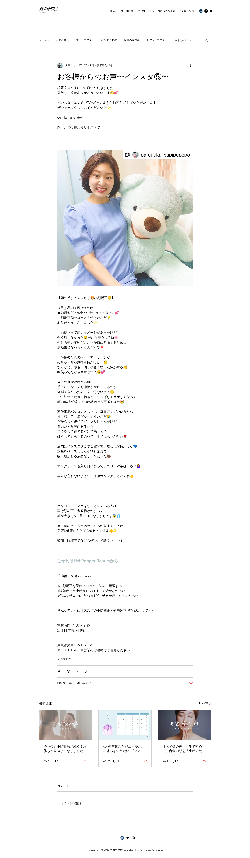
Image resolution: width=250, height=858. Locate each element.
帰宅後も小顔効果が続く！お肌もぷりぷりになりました (65, 748)
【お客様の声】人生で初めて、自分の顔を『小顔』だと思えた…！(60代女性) (183, 748)
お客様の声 (64, 659)
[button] (206, 40)
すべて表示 (204, 703)
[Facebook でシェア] (59, 671)
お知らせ (61, 40)
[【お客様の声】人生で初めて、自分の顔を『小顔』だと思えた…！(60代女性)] (184, 725)
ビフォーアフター (84, 40)
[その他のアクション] (190, 65)
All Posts (44, 40)
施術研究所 (49, 8)
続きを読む (181, 40)
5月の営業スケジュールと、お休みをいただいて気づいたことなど (124, 748)
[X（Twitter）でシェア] (68, 671)
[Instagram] (212, 11)
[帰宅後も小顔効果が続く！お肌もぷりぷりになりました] (65, 725)
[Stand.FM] (201, 11)
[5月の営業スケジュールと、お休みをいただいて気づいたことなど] (125, 725)
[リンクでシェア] (86, 671)
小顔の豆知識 (109, 40)
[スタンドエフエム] (122, 838)
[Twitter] (206, 11)
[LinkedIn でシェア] (77, 671)
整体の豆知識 (131, 40)
